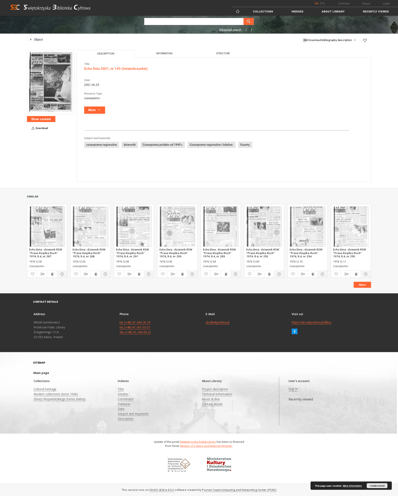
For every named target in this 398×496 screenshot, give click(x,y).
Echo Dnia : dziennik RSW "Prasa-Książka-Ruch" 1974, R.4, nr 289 (219, 253)
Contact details (212, 404)
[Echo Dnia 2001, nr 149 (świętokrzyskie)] (50, 82)
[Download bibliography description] (42, 274)
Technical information (217, 394)
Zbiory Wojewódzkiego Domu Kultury (60, 399)
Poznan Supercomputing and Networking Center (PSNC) (239, 490)
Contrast (344, 3)
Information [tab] (164, 53)
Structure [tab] (223, 53)
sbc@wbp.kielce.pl (217, 322)
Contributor (126, 399)
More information (352, 485)
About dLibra (211, 399)
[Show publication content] (52, 274)
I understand (377, 486)
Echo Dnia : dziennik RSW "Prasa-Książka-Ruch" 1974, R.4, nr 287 (45, 253)
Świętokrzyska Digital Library (198, 442)
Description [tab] (105, 53)
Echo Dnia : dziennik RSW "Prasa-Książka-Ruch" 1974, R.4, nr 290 (175, 253)
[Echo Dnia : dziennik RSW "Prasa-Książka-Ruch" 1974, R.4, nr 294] (307, 227)
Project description (215, 389)
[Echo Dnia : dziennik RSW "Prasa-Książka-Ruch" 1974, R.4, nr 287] (47, 227)
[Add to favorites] (365, 40)
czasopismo (92, 98)
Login (386, 3)
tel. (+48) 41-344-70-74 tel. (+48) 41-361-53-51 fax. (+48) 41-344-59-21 (135, 327)
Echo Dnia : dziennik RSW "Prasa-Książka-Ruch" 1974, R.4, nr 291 (132, 253)
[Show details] (61, 274)
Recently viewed (376, 11)
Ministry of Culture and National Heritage (206, 446)
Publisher (124, 404)
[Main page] (238, 11)
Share (366, 3)
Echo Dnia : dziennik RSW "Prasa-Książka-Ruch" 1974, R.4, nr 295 (349, 253)
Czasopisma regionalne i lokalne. (211, 144)
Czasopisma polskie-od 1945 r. (163, 144)
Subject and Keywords (133, 414)
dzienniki (130, 144)
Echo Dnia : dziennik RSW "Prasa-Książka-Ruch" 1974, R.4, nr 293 (262, 253)
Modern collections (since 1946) (56, 394)
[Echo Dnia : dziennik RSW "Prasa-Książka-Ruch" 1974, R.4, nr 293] (264, 227)
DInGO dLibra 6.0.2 (162, 490)
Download (41, 128)
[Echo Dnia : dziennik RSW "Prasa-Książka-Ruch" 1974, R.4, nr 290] (177, 227)
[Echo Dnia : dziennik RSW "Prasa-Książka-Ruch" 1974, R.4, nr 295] (351, 227)
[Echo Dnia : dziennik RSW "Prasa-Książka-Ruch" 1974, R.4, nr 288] (90, 227)
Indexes (297, 11)
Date (121, 409)
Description (126, 419)
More (362, 284)
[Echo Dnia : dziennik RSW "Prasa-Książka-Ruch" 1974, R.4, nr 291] (134, 227)
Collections (263, 11)
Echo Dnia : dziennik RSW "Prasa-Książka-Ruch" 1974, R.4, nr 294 (306, 253)
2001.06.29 (91, 84)
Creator (123, 394)
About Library (333, 11)
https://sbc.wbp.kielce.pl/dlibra (311, 322)
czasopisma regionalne (101, 144)
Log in (293, 389)
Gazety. (245, 144)
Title (121, 389)
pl (323, 3)
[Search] (249, 21)
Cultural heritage (45, 389)
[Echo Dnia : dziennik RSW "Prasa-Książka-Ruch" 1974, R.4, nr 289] (220, 227)
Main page (41, 373)
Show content (41, 119)
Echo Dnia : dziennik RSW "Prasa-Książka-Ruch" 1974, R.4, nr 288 (89, 253)
